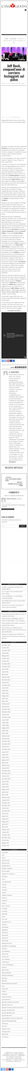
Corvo (3, 879)
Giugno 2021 (5, 693)
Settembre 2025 (6, 650)
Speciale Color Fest (7, 1005)
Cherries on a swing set (8, 874)
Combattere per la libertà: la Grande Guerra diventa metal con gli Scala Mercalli (14, 630)
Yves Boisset (5, 1037)
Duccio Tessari (6, 906)
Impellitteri (5, 930)
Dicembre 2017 (6, 803)
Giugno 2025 (5, 653)
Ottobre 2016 (5, 840)
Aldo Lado (5, 852)
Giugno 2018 (5, 787)
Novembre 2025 (6, 645)
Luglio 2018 (5, 784)
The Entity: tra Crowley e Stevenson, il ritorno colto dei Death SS (12, 606)
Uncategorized (6, 1032)
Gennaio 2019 (5, 768)
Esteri (3, 917)
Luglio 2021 (5, 690)
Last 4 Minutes (6, 959)
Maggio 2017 (5, 821)
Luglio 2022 (5, 672)
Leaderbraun (5, 962)
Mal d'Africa (5, 970)
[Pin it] (22, 367)
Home (6, 39)
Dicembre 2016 (6, 835)
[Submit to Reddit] (24, 367)
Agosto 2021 (5, 688)
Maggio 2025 (5, 656)
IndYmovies (5, 938)
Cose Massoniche (6, 882)
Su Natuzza (5, 1024)
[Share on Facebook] (16, 367)
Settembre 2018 (6, 779)
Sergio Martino (6, 999)
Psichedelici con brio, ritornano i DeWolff (15, 484)
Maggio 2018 (5, 789)
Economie (4, 911)
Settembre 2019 (6, 749)
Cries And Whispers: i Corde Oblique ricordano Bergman (12, 597)
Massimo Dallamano (7, 975)
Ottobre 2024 (5, 661)
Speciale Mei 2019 (7, 1015)
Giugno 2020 (5, 725)
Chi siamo (4, 876)
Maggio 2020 (5, 728)
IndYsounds (13, 39)
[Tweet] (18, 367)
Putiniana (4, 994)
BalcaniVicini (5, 860)
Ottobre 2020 (5, 715)
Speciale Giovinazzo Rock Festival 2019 (12, 1007)
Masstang (4, 978)
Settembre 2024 (6, 664)
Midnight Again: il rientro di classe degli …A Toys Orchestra (13, 620)
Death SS (4, 898)
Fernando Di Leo (6, 922)
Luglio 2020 (5, 723)
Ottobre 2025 (5, 648)
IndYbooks (5, 933)
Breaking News (6, 866)
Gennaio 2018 (5, 800)
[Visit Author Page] (5, 373)
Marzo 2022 (5, 674)
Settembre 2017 (6, 811)
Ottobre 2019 (5, 747)
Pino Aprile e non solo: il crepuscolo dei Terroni (14, 615)
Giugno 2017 (5, 819)
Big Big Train (5, 863)
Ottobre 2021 (5, 682)
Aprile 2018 (5, 792)
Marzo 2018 (5, 795)
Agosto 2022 (5, 669)
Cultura (4, 892)
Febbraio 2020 (6, 736)
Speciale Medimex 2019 (8, 1013)
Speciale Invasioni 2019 (8, 1010)
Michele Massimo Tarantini (9, 983)
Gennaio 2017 (5, 832)
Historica (4, 925)
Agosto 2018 (5, 781)
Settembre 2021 (6, 685)
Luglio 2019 (5, 755)
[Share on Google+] (20, 367)
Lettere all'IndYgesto (8, 965)
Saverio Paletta (15, 83)
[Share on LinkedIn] (26, 367)
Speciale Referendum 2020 (9, 1021)
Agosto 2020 (5, 720)
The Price (4, 1026)
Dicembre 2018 (6, 771)
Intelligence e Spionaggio (9, 946)
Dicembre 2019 (6, 741)
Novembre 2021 (6, 680)
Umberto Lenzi (6, 1029)
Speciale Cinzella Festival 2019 (10, 1002)
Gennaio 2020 (5, 739)
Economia (4, 909)
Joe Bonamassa (6, 951)
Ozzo (3, 986)
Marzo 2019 (5, 763)
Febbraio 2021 (6, 704)
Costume (4, 884)
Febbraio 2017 (6, 830)
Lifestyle (4, 967)
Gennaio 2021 (5, 706)
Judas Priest (5, 954)
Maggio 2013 (5, 843)
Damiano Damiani (7, 895)
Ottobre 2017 (5, 808)
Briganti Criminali (7, 868)
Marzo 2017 (5, 827)
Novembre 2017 (6, 805)
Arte (3, 855)
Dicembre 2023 (6, 666)
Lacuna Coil (5, 957)
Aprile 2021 (5, 698)
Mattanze (4, 981)
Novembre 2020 (6, 712)
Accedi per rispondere (7, 509)
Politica (4, 991)
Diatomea (4, 900)
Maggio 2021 (5, 696)
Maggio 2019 (5, 760)
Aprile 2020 (5, 731)
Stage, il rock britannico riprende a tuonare (13, 479)
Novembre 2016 (6, 838)
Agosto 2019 (5, 752)
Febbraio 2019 (6, 765)
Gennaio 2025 (5, 658)
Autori (3, 858)
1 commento (22, 83)
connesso (10, 520)
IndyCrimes (5, 935)
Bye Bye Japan (6, 871)
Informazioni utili (7, 943)
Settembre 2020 (6, 717)
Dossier (4, 903)
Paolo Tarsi (5, 989)
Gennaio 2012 (5, 846)
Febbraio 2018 (6, 797)
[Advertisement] (14, 22)
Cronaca (4, 887)
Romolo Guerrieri (6, 997)
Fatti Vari (4, 919)
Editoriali (4, 914)
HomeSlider (5, 927)
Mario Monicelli (6, 973)
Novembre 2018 (6, 773)
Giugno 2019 (5, 757)
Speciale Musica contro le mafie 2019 (12, 1018)
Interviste (4, 949)
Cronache (4, 890)
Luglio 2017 (5, 816)
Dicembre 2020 (6, 709)
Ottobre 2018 (5, 776)
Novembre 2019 (6, 744)
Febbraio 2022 (6, 677)
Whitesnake (5, 1034)
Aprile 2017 (5, 824)
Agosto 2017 (5, 813)
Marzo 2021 (5, 701)
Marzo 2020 (5, 733)
